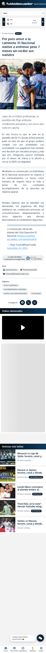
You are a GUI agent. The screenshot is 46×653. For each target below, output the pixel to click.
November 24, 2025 (17, 248)
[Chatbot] (40, 638)
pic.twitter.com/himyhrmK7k (21, 239)
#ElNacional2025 (26, 235)
